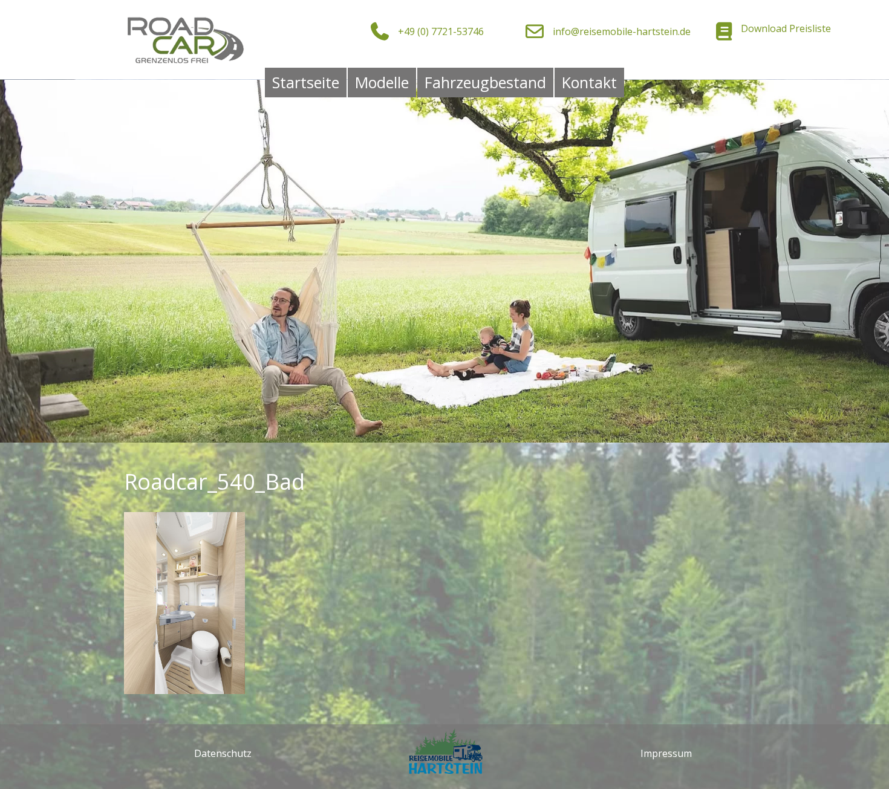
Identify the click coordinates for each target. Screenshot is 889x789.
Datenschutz (223, 753)
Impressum (666, 753)
